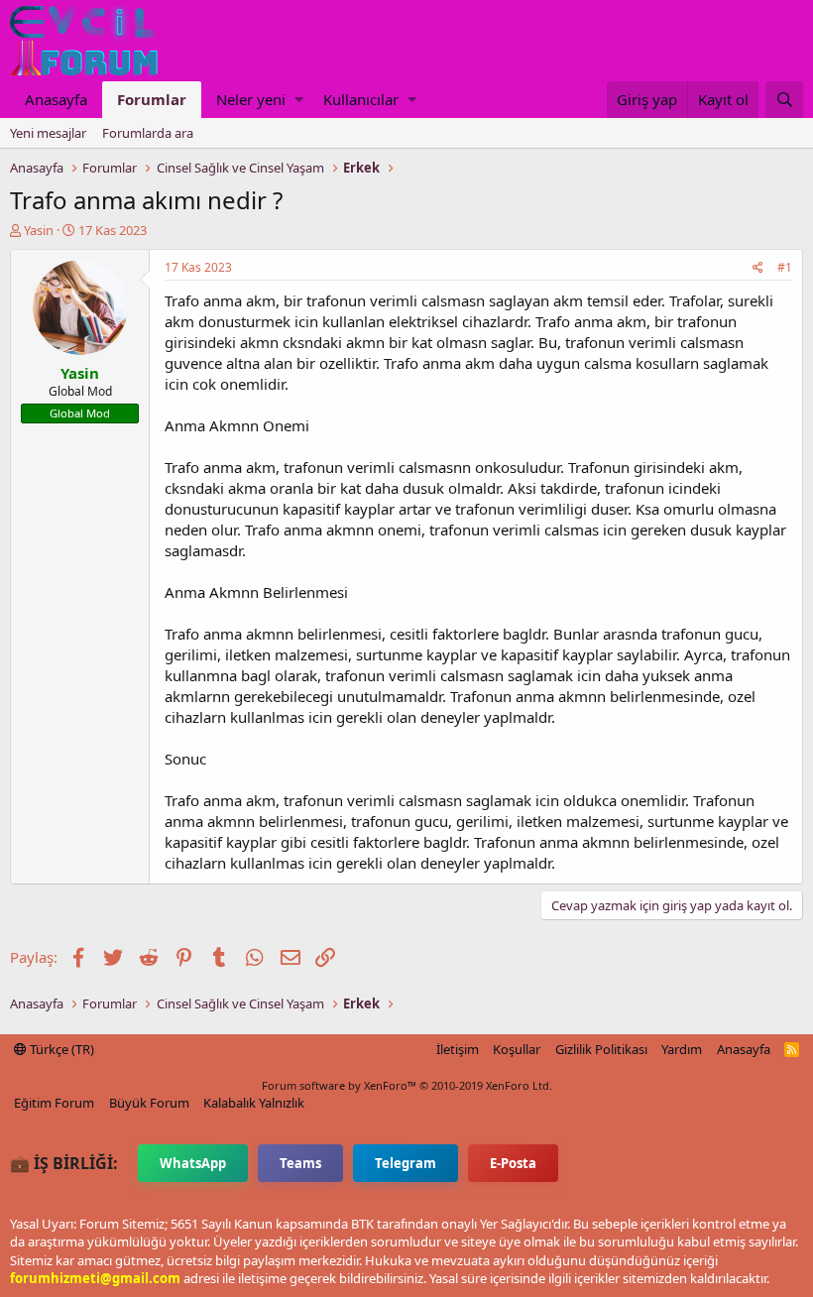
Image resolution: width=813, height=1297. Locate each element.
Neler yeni (251, 99)
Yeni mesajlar (48, 133)
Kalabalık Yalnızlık (253, 1103)
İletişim (457, 1049)
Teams (300, 1163)
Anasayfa (56, 99)
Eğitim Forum (54, 1103)
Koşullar (516, 1049)
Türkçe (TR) (60, 1049)
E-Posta (513, 1163)
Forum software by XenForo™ (407, 1085)
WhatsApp (193, 1163)
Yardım (681, 1049)
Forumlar (151, 99)
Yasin (39, 230)
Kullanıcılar (361, 99)
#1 (784, 267)
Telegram (405, 1163)
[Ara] (784, 99)
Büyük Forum (149, 1103)
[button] (299, 99)
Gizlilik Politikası (601, 1049)
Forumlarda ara (147, 133)
